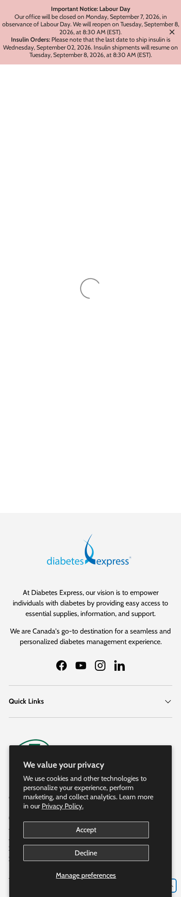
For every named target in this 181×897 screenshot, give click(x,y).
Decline (86, 853)
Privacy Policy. (62, 806)
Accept (86, 830)
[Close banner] (172, 32)
